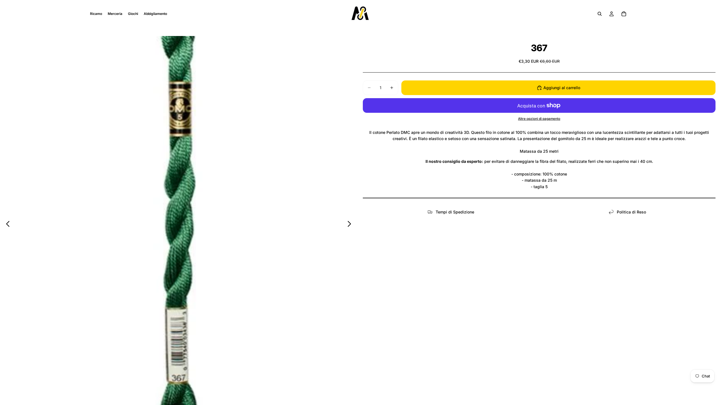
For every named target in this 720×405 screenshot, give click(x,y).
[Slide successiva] (351, 225)
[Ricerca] (599, 14)
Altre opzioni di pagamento (539, 119)
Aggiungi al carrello (561, 87)
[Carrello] (624, 14)
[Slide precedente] (6, 225)
